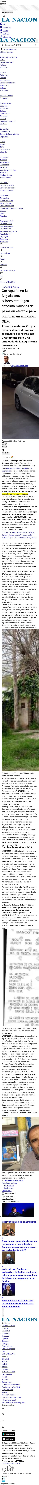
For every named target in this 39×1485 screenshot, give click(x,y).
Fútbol (2, 142)
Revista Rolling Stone (8, 231)
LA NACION (7, 287)
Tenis (2, 147)
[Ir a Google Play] (8, 1435)
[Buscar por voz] (36, 45)
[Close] (3, 1309)
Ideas (2, 213)
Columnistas (5, 131)
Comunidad (5, 113)
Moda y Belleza (6, 175)
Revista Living (5, 229)
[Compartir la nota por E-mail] (8, 453)
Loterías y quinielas (8, 170)
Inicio (5, 24)
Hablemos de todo (7, 121)
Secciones (7, 27)
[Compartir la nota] (3, 446)
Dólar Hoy (4, 75)
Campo (3, 78)
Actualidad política (9, 1183)
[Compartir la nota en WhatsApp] (5, 446)
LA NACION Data (6, 62)
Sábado (3, 211)
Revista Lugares (6, 226)
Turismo (3, 159)
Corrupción (9, 1185)
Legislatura (8, 1188)
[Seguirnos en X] (3, 1415)
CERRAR (3, 1)
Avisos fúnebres (6, 200)
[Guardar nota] (3, 443)
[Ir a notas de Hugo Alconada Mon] (19, 359)
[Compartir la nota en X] (5, 453)
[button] (19, 160)
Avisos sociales (6, 203)
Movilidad (4, 85)
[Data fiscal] (3, 1481)
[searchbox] (18, 45)
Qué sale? (4, 183)
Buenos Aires (5, 103)
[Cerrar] (37, 40)
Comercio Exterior (7, 83)
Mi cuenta (7, 37)
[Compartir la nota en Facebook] (3, 453)
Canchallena (5, 149)
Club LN (6, 34)
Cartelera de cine (7, 185)
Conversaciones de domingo (11, 208)
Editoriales (4, 129)
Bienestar (4, 116)
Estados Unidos (6, 95)
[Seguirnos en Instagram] (3, 1421)
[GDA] (8, 1471)
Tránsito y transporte (8, 57)
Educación (4, 108)
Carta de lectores (7, 206)
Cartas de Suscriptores (9, 134)
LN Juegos (4, 157)
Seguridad (4, 106)
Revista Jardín (5, 234)
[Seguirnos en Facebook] (3, 1408)
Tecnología (4, 162)
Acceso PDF (4, 195)
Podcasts (3, 172)
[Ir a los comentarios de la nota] (5, 443)
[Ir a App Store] (8, 1440)
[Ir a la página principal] (19, 21)
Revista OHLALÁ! (6, 221)
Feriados (3, 167)
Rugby (2, 144)
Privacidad (16, 1463)
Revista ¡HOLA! (6, 224)
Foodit (5, 30)
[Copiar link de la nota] (3, 450)
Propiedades (5, 80)
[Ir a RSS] (3, 1428)
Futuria (3, 72)
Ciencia (3, 118)
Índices (3, 88)
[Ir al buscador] (4, 16)
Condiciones (7, 1463)
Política (15, 287)
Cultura (3, 111)
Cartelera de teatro (8, 188)
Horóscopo (4, 165)
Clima (2, 60)
